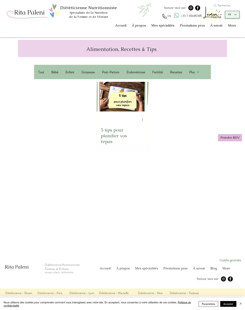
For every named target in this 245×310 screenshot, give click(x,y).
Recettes (176, 72)
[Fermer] (241, 304)
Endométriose (136, 72)
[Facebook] (197, 7)
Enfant (69, 72)
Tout (41, 72)
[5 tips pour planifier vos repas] (122, 96)
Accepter (228, 304)
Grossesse (88, 72)
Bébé (54, 72)
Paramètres (208, 304)
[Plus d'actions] (144, 119)
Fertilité (157, 72)
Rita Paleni (17, 267)
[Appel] (164, 16)
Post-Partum (110, 72)
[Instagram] (190, 7)
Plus (192, 72)
